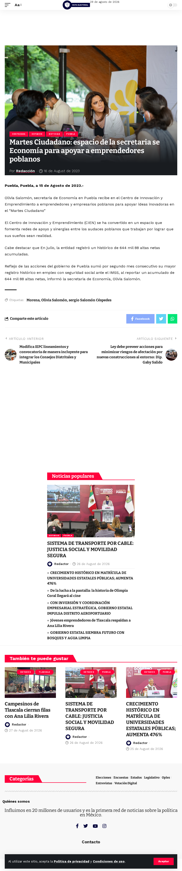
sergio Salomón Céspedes (90, 300)
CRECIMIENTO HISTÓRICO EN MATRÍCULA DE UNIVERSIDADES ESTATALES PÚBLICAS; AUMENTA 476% (90, 578)
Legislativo (151, 777)
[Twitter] (85, 826)
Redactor (61, 564)
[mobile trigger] (9, 5)
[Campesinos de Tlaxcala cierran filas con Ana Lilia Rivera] (30, 682)
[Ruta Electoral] (76, 5)
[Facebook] (77, 826)
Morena (33, 300)
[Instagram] (104, 826)
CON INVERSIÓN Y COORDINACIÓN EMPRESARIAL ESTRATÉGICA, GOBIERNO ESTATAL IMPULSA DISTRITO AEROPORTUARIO (89, 608)
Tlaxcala (44, 672)
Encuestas (121, 777)
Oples (166, 777)
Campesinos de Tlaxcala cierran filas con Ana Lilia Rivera (27, 710)
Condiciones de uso (109, 861)
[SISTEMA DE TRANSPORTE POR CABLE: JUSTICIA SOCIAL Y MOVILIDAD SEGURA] (91, 511)
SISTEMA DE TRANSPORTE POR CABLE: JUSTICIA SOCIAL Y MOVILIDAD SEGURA (90, 549)
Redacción (25, 171)
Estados (37, 134)
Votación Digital (125, 783)
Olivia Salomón (54, 300)
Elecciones (103, 777)
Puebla (70, 134)
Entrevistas (104, 783)
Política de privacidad (71, 861)
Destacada (18, 134)
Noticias (54, 134)
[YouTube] (95, 826)
